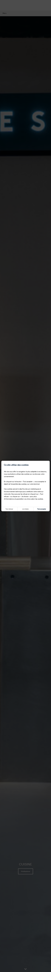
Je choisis (25, 509)
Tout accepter (41, 509)
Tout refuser (9, 509)
